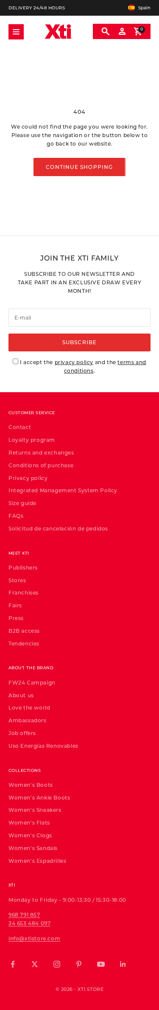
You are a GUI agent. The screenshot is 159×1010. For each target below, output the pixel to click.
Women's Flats (29, 822)
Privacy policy (27, 477)
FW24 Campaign (32, 682)
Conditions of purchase (40, 465)
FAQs (15, 515)
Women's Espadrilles (37, 860)
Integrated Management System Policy (62, 490)
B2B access (24, 630)
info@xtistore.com (34, 938)
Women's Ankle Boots (39, 797)
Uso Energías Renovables (43, 745)
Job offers (22, 732)
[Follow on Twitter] (35, 964)
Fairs (15, 605)
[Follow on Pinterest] (79, 964)
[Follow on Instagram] (57, 964)
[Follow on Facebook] (12, 964)
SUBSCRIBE (79, 342)
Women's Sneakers (34, 809)
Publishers (23, 567)
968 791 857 (24, 914)
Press (16, 617)
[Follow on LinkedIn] (123, 964)
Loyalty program (31, 439)
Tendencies (23, 643)
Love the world (29, 707)
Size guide (22, 502)
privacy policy (74, 362)
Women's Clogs (30, 835)
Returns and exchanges (41, 452)
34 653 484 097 (29, 923)
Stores (17, 580)
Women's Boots (30, 784)
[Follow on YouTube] (101, 964)
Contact (19, 427)
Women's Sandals (33, 847)
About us (21, 695)
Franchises (23, 592)
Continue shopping (79, 166)
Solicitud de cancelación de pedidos (58, 528)
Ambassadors (27, 720)
